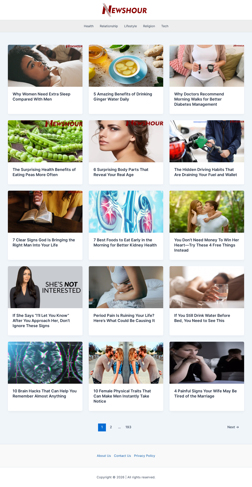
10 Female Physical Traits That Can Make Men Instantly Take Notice (122, 396)
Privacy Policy (144, 456)
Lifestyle (130, 26)
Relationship (109, 26)
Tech (164, 26)
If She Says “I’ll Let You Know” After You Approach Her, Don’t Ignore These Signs (41, 320)
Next (233, 427)
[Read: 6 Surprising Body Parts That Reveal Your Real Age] (126, 141)
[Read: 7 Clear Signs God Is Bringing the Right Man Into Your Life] (45, 211)
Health (89, 26)
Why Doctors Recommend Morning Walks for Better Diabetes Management (199, 99)
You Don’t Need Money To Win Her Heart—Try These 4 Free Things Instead (206, 245)
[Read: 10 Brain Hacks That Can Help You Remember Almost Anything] (45, 362)
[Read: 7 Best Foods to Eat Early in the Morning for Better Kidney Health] (126, 211)
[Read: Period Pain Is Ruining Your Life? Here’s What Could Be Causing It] (126, 287)
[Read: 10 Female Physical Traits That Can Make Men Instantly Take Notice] (126, 362)
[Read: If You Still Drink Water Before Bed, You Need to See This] (207, 287)
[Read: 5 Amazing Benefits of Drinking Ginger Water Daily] (126, 65)
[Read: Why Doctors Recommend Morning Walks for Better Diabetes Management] (207, 65)
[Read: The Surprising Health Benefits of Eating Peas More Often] (45, 141)
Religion (149, 26)
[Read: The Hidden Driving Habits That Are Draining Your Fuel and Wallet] (207, 141)
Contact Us (122, 456)
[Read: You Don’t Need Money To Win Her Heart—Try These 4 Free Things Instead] (207, 211)
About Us (104, 456)
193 (128, 427)
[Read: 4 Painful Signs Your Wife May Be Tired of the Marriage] (207, 362)
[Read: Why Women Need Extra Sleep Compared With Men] (45, 65)
